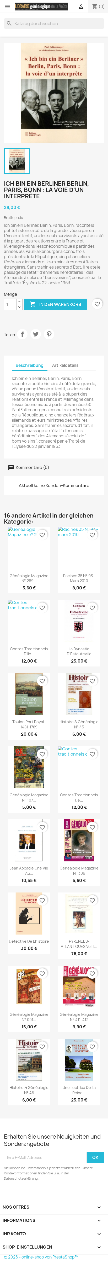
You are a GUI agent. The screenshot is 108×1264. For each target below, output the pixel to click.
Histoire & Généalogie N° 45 (79, 724)
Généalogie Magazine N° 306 (79, 871)
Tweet (35, 334)
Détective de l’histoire (29, 941)
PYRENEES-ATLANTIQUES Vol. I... (79, 944)
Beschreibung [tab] (30, 365)
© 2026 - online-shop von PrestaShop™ (41, 1257)
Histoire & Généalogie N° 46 (28, 1090)
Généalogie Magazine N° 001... (29, 1017)
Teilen (22, 334)
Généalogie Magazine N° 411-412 (79, 1017)
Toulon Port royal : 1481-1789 (29, 724)
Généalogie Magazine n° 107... (29, 797)
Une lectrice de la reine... (79, 1090)
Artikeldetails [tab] (65, 365)
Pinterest (49, 334)
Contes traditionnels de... (79, 797)
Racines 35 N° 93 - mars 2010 (79, 578)
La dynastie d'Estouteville (79, 651)
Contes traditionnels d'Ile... (29, 651)
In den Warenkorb (55, 304)
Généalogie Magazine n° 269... (29, 578)
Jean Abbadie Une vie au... (29, 871)
